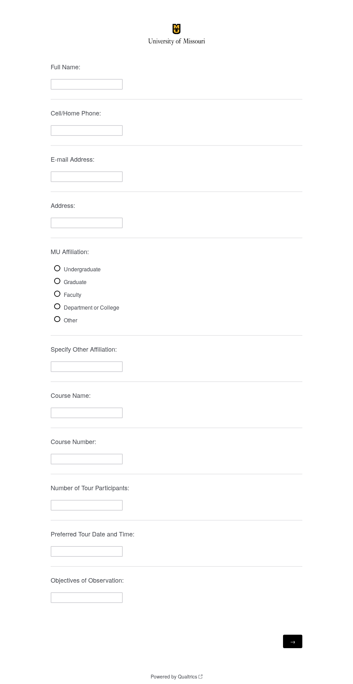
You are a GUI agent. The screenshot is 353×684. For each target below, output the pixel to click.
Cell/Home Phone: (76, 112)
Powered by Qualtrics (174, 676)
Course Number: (73, 441)
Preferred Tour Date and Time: (92, 533)
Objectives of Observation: (87, 579)
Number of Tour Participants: (90, 487)
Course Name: (71, 395)
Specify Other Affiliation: (84, 348)
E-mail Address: (72, 158)
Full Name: (65, 66)
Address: (63, 205)
